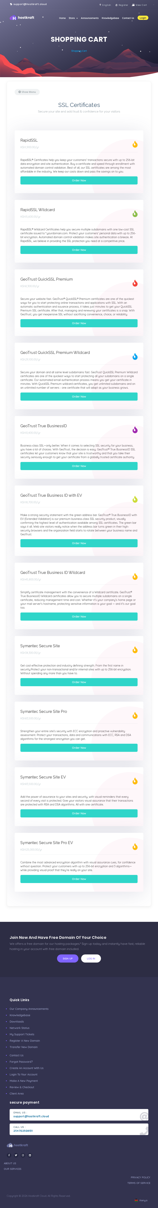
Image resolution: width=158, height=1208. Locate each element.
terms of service (138, 1182)
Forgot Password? (21, 1061)
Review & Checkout (22, 1087)
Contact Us (128, 18)
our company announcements (29, 1009)
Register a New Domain (25, 1040)
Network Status (19, 1028)
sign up (68, 958)
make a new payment (24, 1081)
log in (91, 958)
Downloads (17, 1021)
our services (12, 1168)
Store (72, 18)
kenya (143, 1200)
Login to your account (23, 1074)
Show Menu (28, 92)
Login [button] (143, 17)
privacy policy (140, 1177)
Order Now (79, 180)
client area (17, 1093)
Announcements (90, 18)
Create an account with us (27, 1068)
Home (62, 18)
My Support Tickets (22, 1034)
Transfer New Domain (24, 1047)
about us (10, 1163)
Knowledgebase (110, 18)
